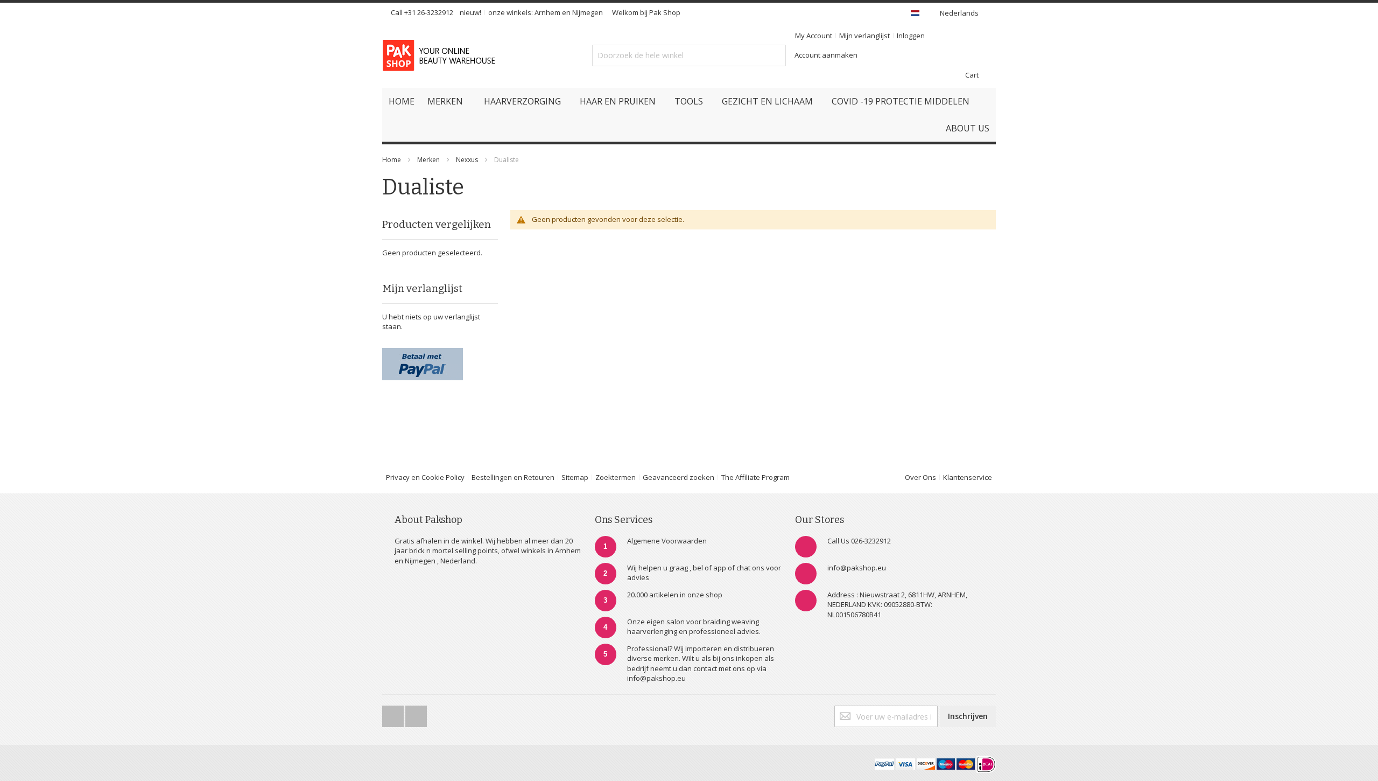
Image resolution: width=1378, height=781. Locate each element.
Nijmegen (587, 12)
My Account (813, 35)
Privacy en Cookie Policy (425, 477)
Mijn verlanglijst (864, 35)
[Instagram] (416, 713)
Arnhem (547, 12)
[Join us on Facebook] (393, 713)
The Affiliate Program (755, 477)
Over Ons (920, 477)
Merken (428, 159)
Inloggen (911, 35)
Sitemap (574, 477)
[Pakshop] (441, 55)
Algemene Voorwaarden (667, 541)
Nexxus (468, 159)
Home (391, 159)
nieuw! (470, 12)
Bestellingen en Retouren (513, 477)
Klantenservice (967, 477)
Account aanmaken (826, 55)
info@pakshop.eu (856, 568)
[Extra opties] (422, 353)
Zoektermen (615, 477)
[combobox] (689, 55)
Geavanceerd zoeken (678, 477)
